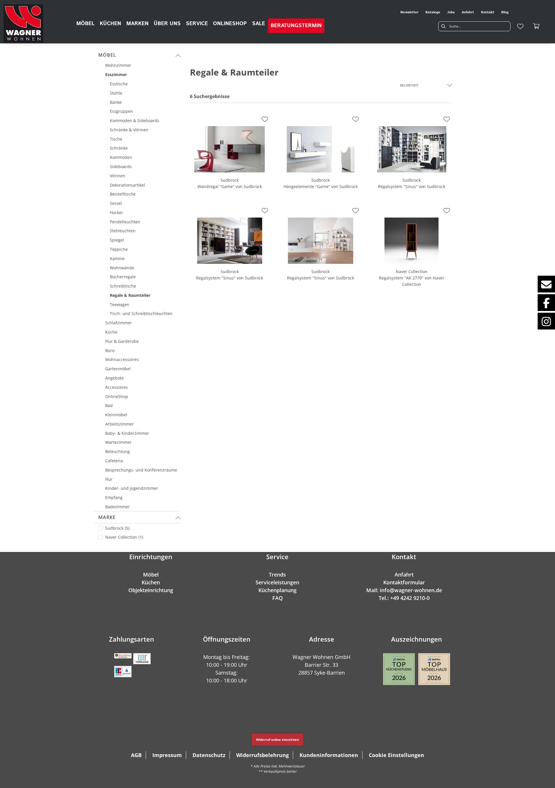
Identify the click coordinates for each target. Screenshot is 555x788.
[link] (85, 23)
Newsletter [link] (409, 12)
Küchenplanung (277, 590)
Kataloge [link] (433, 12)
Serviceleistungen (277, 582)
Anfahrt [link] (468, 12)
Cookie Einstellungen (396, 755)
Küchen (151, 582)
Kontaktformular (404, 582)
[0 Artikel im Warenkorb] (536, 26)
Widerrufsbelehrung (262, 755)
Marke (107, 517)
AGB (136, 755)
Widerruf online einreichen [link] (277, 739)
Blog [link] (504, 12)
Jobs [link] (451, 12)
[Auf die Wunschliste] (264, 119)
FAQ (277, 597)
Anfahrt (404, 574)
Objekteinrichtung (150, 590)
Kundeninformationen (328, 755)
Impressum (167, 755)
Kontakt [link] (487, 12)
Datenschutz (209, 755)
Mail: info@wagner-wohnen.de (404, 590)
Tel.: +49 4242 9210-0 (404, 597)
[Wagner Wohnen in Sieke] (23, 23)
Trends (277, 574)
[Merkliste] (520, 26)
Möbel (107, 55)
